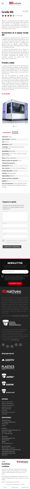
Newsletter (4, 410)
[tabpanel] (15, 110)
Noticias (15, 132)
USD (27, 11)
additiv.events (24, 316)
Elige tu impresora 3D (7, 402)
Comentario (5, 211)
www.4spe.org (15, 340)
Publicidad (4, 414)
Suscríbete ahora (15, 283)
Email (4, 228)
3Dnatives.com (16, 316)
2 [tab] (16, 126)
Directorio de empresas (8, 403)
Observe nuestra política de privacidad (10, 482)
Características (7, 132)
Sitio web (4, 234)
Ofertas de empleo (6, 408)
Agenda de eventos (7, 407)
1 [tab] (13, 126)
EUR (24, 11)
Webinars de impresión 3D (8, 412)
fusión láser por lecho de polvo (9, 28)
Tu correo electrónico (8, 271)
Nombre (5, 223)
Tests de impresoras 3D (8, 405)
